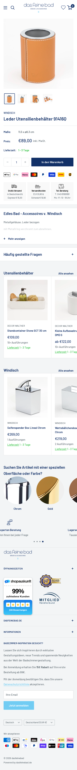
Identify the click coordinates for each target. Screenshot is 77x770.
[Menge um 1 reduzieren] (7, 162)
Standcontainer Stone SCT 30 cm (26, 330)
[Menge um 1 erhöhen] (25, 162)
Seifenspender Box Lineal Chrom (26, 427)
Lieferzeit (13, 347)
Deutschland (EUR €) (36, 722)
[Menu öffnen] (5, 7)
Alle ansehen (65, 273)
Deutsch (10, 722)
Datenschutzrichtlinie (17, 684)
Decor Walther (16, 325)
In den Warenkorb (52, 162)
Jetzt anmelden (19, 705)
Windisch (9, 112)
